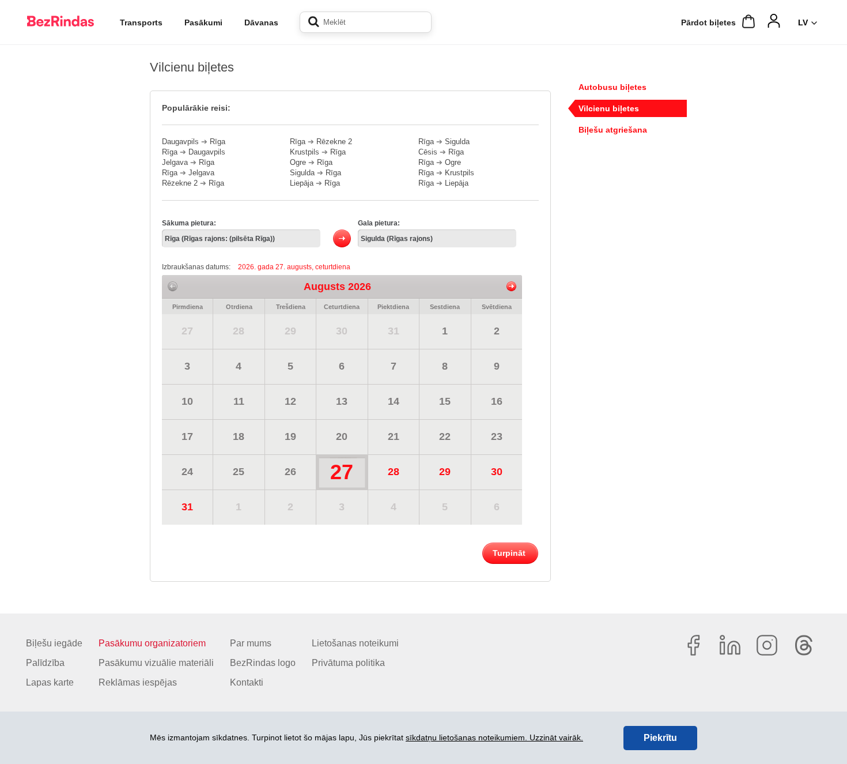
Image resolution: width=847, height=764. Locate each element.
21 (393, 436)
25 (238, 471)
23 (496, 436)
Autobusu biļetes (612, 87)
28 (238, 331)
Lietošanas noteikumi (355, 643)
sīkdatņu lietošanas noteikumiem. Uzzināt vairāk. (494, 737)
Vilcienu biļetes (608, 108)
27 (187, 331)
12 (290, 401)
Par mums (250, 643)
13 (341, 401)
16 (496, 401)
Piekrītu (660, 738)
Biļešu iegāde (54, 643)
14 (393, 401)
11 (238, 401)
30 (341, 331)
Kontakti (246, 682)
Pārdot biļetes (708, 22)
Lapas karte (50, 682)
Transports (141, 22)
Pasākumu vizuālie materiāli (156, 663)
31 (393, 331)
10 (187, 401)
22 (445, 436)
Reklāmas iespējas (138, 682)
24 (187, 471)
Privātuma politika (348, 663)
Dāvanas (261, 22)
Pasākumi (203, 22)
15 (445, 401)
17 (187, 436)
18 (238, 436)
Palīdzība (45, 663)
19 (290, 436)
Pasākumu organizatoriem (152, 643)
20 (341, 436)
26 (290, 471)
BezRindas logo (263, 663)
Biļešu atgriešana (612, 129)
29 (290, 331)
